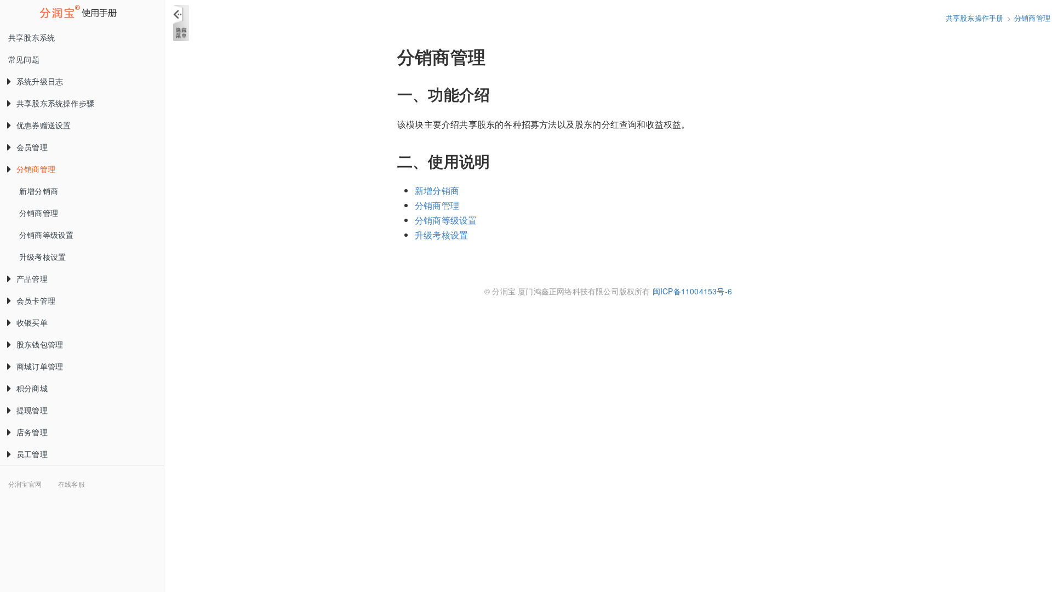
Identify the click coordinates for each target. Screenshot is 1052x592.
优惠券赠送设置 (43, 124)
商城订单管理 (39, 366)
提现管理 (32, 410)
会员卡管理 (35, 300)
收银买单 (32, 322)
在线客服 (71, 483)
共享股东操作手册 (975, 18)
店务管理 (32, 431)
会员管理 (32, 146)
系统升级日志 (39, 81)
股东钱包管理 (39, 344)
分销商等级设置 (46, 234)
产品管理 (32, 278)
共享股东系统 (31, 37)
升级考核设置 (42, 256)
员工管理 (32, 453)
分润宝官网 (25, 483)
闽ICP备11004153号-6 (692, 291)
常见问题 (23, 59)
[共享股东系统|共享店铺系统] (82, 13)
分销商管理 (35, 168)
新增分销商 (38, 190)
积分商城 (32, 388)
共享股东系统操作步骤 (55, 103)
